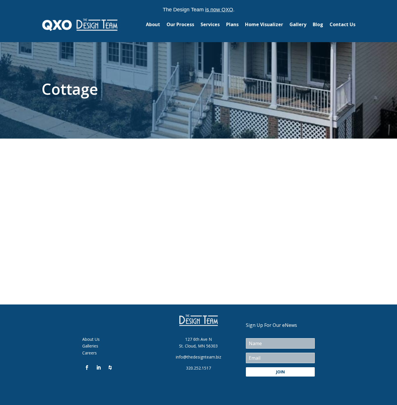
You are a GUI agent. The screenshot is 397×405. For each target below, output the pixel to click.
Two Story (74, 193)
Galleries (90, 346)
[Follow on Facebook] (87, 367)
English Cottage (80, 241)
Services (210, 24)
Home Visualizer (264, 24)
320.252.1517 (198, 368)
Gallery (297, 24)
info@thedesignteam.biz (198, 357)
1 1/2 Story (57, 252)
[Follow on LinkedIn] (98, 367)
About (153, 24)
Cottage (54, 193)
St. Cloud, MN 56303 (198, 346)
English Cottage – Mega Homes (112, 182)
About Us (91, 339)
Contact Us (342, 24)
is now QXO (219, 9)
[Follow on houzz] (110, 367)
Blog (318, 24)
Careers (89, 353)
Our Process (180, 24)
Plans (232, 24)
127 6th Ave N (198, 339)
